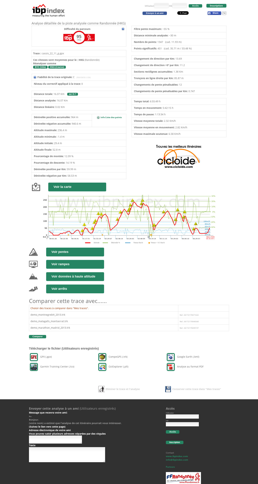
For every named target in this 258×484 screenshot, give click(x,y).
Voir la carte (62, 187)
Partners (170, 466)
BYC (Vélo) (40, 67)
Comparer (37, 336)
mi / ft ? (72, 94)
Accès (195, 6)
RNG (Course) (57, 67)
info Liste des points (111, 117)
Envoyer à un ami (154, 13)
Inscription (216, 5)
